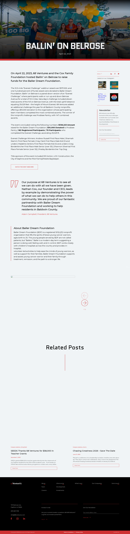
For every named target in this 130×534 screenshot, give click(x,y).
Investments (60, 490)
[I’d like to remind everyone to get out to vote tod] (114, 97)
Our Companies (97, 483)
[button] (84, 303)
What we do (60, 483)
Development (60, 487)
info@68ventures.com (18, 515)
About (43, 483)
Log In (43, 519)
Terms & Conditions (69, 532)
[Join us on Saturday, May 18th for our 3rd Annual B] (114, 85)
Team (43, 487)
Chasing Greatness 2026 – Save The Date (94, 451)
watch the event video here (24, 167)
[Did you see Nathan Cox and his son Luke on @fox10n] (102, 85)
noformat (117, 532)
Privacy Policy (79, 532)
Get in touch (115, 483)
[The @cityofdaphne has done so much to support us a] (102, 97)
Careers (44, 490)
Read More (15, 468)
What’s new (78, 483)
